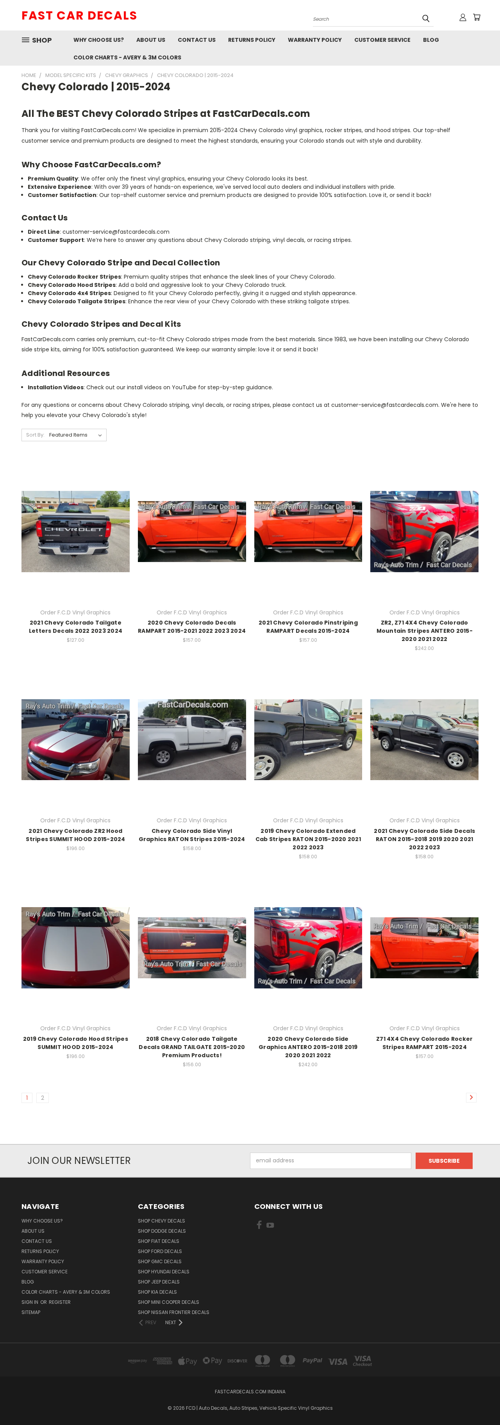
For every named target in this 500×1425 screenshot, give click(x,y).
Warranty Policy (315, 40)
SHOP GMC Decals (160, 1261)
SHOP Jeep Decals (159, 1281)
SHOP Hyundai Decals (163, 1271)
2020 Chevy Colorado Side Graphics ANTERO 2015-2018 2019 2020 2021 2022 (308, 1047)
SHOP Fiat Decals (158, 1241)
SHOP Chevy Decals (161, 1220)
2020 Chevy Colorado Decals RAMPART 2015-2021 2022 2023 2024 (192, 627)
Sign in (30, 1302)
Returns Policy (251, 40)
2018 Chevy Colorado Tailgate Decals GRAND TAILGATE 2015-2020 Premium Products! (192, 1047)
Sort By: (35, 435)
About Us (150, 40)
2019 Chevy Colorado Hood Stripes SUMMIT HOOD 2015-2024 (75, 1043)
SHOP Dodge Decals (162, 1231)
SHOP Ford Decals (160, 1251)
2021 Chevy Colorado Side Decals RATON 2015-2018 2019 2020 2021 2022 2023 (424, 839)
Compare (72, 531)
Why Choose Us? (98, 40)
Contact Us (197, 40)
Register (60, 1302)
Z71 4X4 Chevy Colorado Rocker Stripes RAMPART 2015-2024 (424, 1043)
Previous (479, 1400)
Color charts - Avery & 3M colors (127, 57)
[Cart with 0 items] (476, 17)
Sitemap (30, 1312)
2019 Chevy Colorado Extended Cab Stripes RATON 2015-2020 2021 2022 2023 (308, 839)
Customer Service (382, 40)
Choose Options (75, 545)
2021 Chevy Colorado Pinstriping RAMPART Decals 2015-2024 (308, 627)
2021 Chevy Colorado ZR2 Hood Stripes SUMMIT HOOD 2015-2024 (75, 835)
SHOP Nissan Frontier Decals (173, 1312)
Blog (431, 40)
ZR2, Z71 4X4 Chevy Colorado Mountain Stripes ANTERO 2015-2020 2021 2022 (425, 631)
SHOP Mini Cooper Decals (168, 1302)
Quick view (75, 515)
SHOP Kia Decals (157, 1292)
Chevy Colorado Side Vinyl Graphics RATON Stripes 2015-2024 (192, 835)
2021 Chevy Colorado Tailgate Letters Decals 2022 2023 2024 (75, 627)
